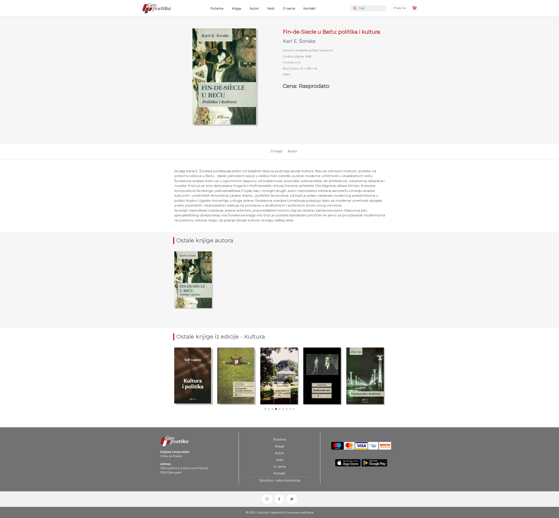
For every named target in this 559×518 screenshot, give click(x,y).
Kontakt (309, 8)
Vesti (270, 8)
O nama (289, 8)
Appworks (278, 512)
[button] (265, 409)
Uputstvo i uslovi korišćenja (279, 480)
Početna (217, 8)
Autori (254, 8)
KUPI (193, 391)
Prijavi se (400, 8)
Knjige (236, 8)
